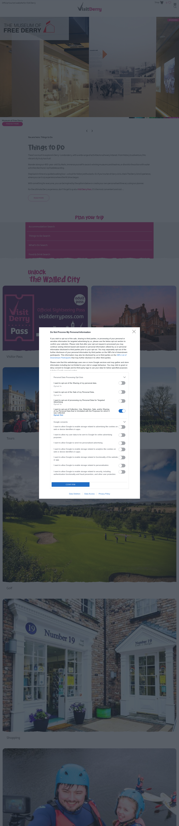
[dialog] (89, 413)
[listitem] (89, 377)
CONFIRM (70, 485)
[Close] (134, 332)
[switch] (122, 383)
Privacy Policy (104, 494)
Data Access (89, 494)
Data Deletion (74, 494)
